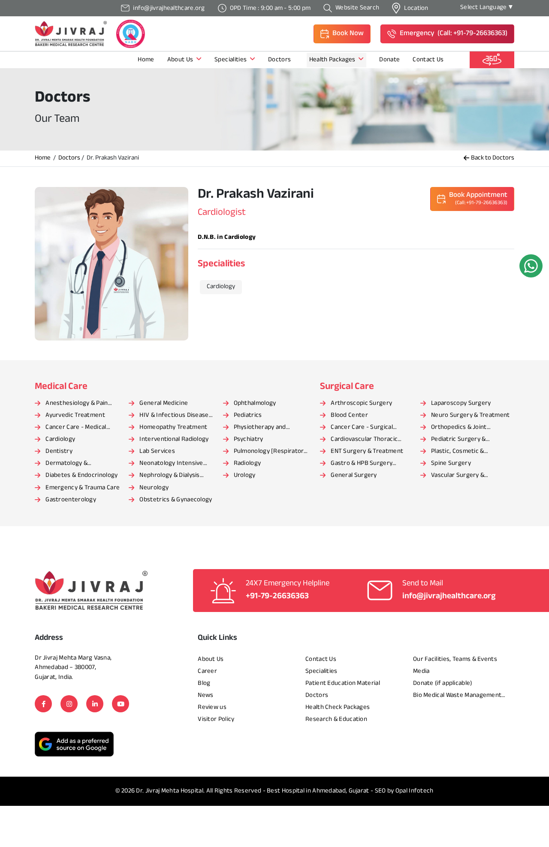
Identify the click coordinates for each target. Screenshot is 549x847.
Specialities (231, 60)
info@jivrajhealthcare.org (448, 596)
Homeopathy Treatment (173, 427)
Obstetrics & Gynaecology (175, 500)
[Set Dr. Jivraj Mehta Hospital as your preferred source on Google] (74, 744)
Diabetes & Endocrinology (81, 475)
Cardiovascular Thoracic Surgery (364, 440)
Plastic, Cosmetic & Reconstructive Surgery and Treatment (471, 452)
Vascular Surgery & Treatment (457, 476)
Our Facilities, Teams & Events (455, 659)
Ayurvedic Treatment (75, 415)
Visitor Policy (216, 719)
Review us (212, 707)
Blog (204, 683)
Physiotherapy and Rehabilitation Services (266, 428)
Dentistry (58, 451)
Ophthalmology (255, 403)
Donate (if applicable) (442, 683)
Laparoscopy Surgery (461, 403)
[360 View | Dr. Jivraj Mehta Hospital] (492, 59)
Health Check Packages (337, 707)
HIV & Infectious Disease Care (173, 416)
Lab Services (157, 451)
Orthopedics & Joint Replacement (459, 428)
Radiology (247, 463)
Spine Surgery (451, 463)
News (205, 695)
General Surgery (354, 475)
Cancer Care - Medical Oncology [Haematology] (80, 428)
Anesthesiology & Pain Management (76, 404)
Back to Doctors (492, 158)
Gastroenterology (70, 500)
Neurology (154, 488)
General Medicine (163, 403)
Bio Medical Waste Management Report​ (457, 696)
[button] (342, 33)
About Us (181, 60)
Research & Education (336, 719)
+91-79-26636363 (277, 596)
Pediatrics (248, 415)
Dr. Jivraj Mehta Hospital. (170, 791)
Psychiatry (248, 439)
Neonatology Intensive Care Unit (171, 464)
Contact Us (428, 60)
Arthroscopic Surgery (361, 403)
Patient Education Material (342, 683)
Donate (389, 60)
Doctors (280, 60)
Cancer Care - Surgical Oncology (362, 428)
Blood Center (349, 415)
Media (421, 671)
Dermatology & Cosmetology (66, 464)
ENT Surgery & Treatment (367, 451)
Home (146, 60)
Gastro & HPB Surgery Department (361, 464)
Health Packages (333, 60)
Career (207, 671)
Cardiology (60, 439)
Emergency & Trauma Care (82, 488)
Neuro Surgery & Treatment (470, 415)
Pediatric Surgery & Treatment (458, 440)
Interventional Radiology (173, 439)
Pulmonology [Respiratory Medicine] (270, 452)
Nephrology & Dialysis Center (169, 476)
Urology (245, 475)
